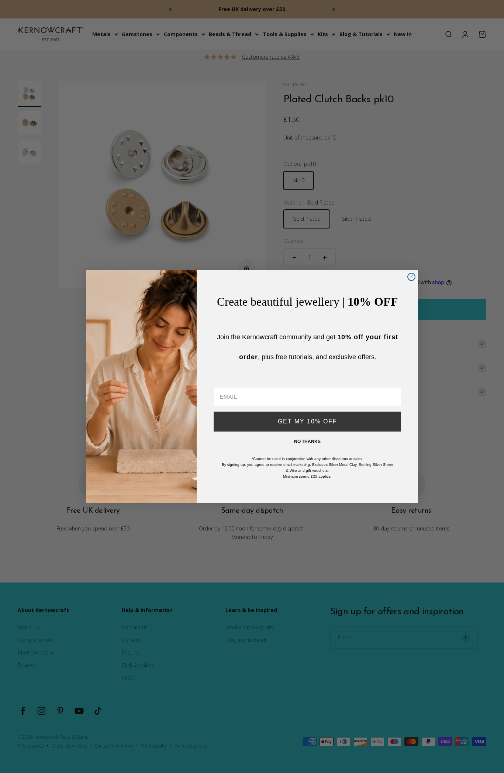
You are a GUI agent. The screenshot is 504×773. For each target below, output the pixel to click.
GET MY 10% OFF (307, 421)
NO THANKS (307, 441)
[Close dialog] (411, 277)
